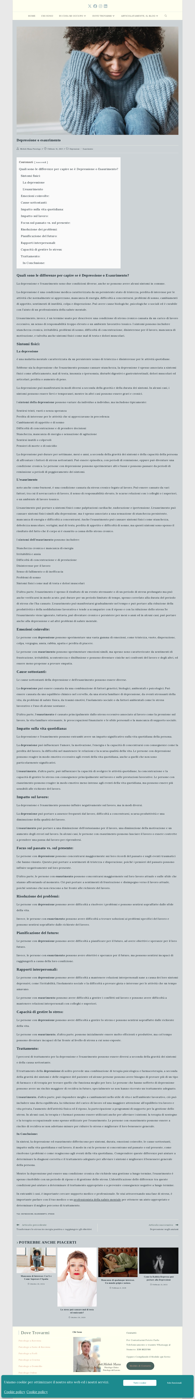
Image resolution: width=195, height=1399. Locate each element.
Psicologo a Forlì (28, 1353)
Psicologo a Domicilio (30, 1366)
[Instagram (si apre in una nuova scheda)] (100, 6)
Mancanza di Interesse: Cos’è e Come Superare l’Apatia (36, 1277)
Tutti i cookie (139, 1383)
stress (51, 1214)
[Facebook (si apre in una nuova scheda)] (95, 6)
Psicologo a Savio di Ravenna (34, 1347)
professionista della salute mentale (97, 1199)
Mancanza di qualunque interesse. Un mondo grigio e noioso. (118, 1281)
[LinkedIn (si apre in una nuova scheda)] (105, 6)
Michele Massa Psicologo (30, 149)
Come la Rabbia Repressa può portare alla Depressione (159, 1278)
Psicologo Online (28, 1372)
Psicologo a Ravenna (30, 1340)
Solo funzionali (174, 1383)
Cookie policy (14, 1392)
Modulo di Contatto (140, 1365)
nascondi (41, 162)
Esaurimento (88, 149)
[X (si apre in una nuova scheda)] (90, 6)
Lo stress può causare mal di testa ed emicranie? (77, 1311)
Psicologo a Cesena (29, 1359)
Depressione (75, 149)
